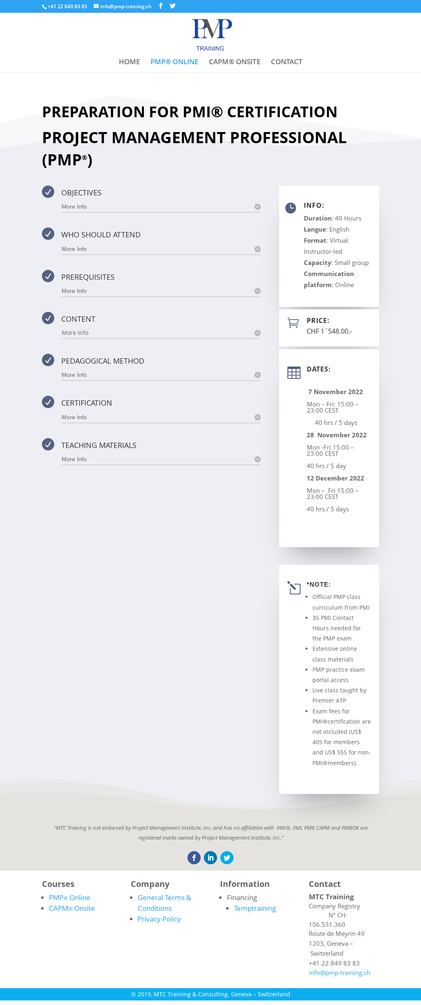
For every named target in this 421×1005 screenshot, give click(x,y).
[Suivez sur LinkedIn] (210, 857)
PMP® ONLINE (174, 62)
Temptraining (255, 908)
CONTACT (287, 62)
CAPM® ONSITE (234, 62)
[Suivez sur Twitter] (227, 857)
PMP (69, 897)
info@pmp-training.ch (339, 972)
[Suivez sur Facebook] (194, 857)
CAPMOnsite (72, 908)
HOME (129, 62)
